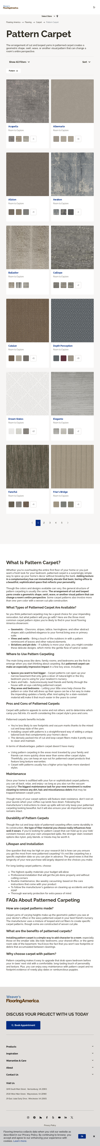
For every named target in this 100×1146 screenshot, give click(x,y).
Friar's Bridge (60, 492)
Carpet (39, 22)
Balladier (13, 272)
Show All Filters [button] (17, 62)
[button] (48, 16)
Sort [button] (84, 62)
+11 (78, 139)
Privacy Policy (50, 1125)
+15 (78, 358)
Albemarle (59, 126)
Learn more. (20, 1141)
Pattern (12, 71)
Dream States (15, 419)
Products (11, 1046)
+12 (33, 431)
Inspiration (12, 1053)
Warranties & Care (16, 1060)
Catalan (12, 345)
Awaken (57, 199)
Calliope (57, 272)
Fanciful (12, 492)
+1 (33, 139)
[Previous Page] (32, 523)
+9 (33, 212)
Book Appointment (25, 1025)
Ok (82, 1136)
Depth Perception (63, 345)
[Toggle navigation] (94, 7)
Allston (12, 199)
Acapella (13, 126)
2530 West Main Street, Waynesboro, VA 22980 (26, 1094)
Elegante (58, 419)
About (9, 1067)
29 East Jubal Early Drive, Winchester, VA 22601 (26, 1099)
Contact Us (12, 1074)
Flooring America (13, 22)
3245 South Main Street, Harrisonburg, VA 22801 (26, 1089)
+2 (78, 285)
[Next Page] (67, 523)
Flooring (28, 22)
